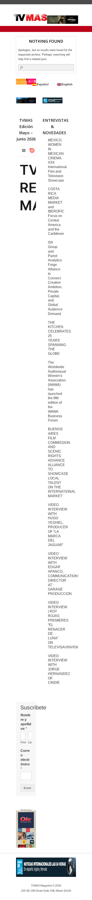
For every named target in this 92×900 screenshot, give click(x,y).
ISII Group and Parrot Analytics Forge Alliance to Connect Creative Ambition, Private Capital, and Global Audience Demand (55, 278)
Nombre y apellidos (26, 721)
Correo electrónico (25, 759)
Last (29, 742)
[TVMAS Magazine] (30, 17)
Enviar (27, 788)
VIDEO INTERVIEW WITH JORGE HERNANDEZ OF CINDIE (59, 669)
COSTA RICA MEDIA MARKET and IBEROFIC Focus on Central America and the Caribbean (56, 211)
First (22, 742)
